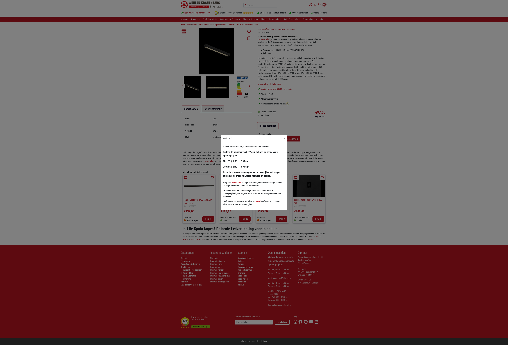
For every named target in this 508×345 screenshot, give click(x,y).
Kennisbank (236, 182)
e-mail (258, 201)
